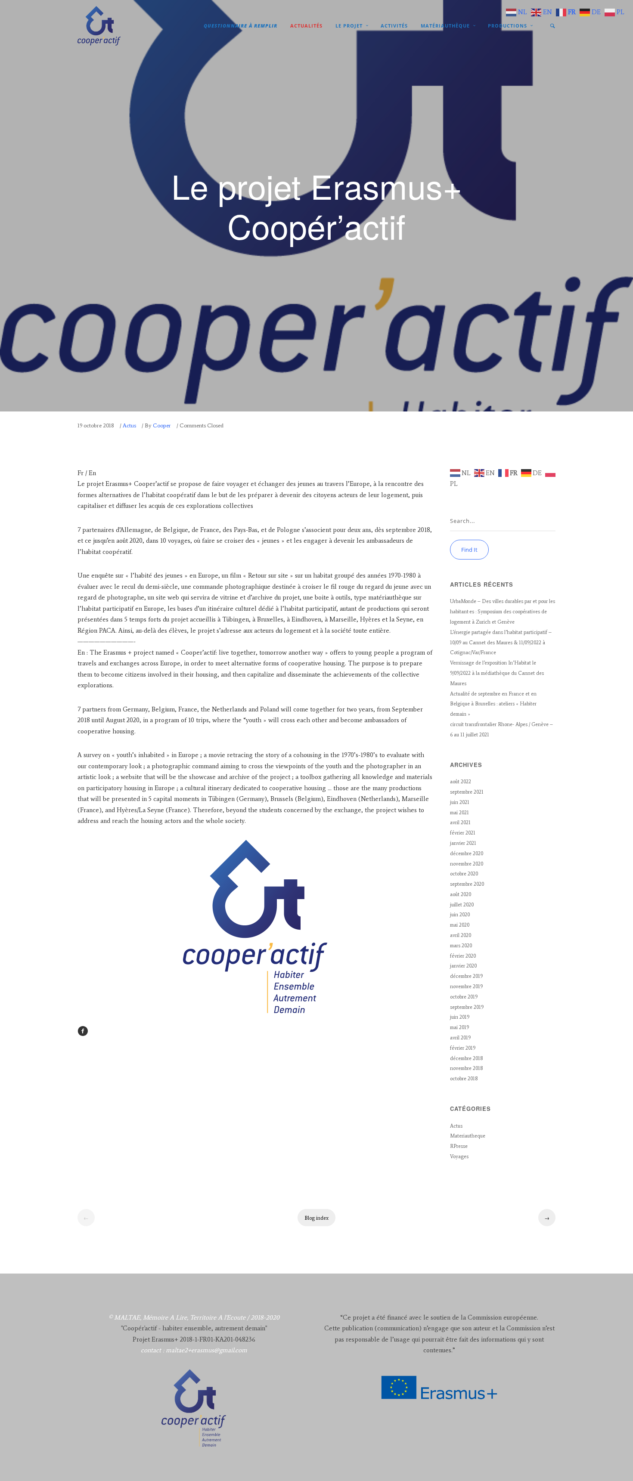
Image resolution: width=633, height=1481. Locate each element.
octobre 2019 (464, 997)
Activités (394, 25)
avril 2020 (460, 935)
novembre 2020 (466, 864)
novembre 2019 (466, 986)
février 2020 (463, 956)
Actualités (306, 25)
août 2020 (460, 894)
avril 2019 (460, 1038)
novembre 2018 (466, 1068)
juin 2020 (460, 915)
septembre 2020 (467, 884)
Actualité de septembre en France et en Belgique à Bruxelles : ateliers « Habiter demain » (493, 704)
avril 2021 (460, 822)
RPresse (459, 1146)
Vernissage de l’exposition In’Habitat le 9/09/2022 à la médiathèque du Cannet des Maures (497, 673)
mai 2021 (459, 813)
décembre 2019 (466, 976)
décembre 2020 (466, 853)
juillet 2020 (462, 905)
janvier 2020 (463, 966)
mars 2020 (461, 946)
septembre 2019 (467, 1007)
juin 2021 (459, 802)
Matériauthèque (445, 25)
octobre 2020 (464, 874)
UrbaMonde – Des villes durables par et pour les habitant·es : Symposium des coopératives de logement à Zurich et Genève (502, 611)
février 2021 (462, 833)
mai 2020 (459, 925)
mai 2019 (459, 1027)
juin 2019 (459, 1017)
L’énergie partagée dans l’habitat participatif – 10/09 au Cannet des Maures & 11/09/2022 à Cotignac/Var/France (501, 642)
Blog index (316, 1218)
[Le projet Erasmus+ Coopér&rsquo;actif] (83, 1034)
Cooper (162, 425)
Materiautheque (467, 1136)
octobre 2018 (464, 1079)
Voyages (459, 1156)
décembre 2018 (466, 1058)
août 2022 (460, 782)
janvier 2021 (463, 843)
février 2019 (462, 1048)
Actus (129, 425)
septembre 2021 (467, 792)
